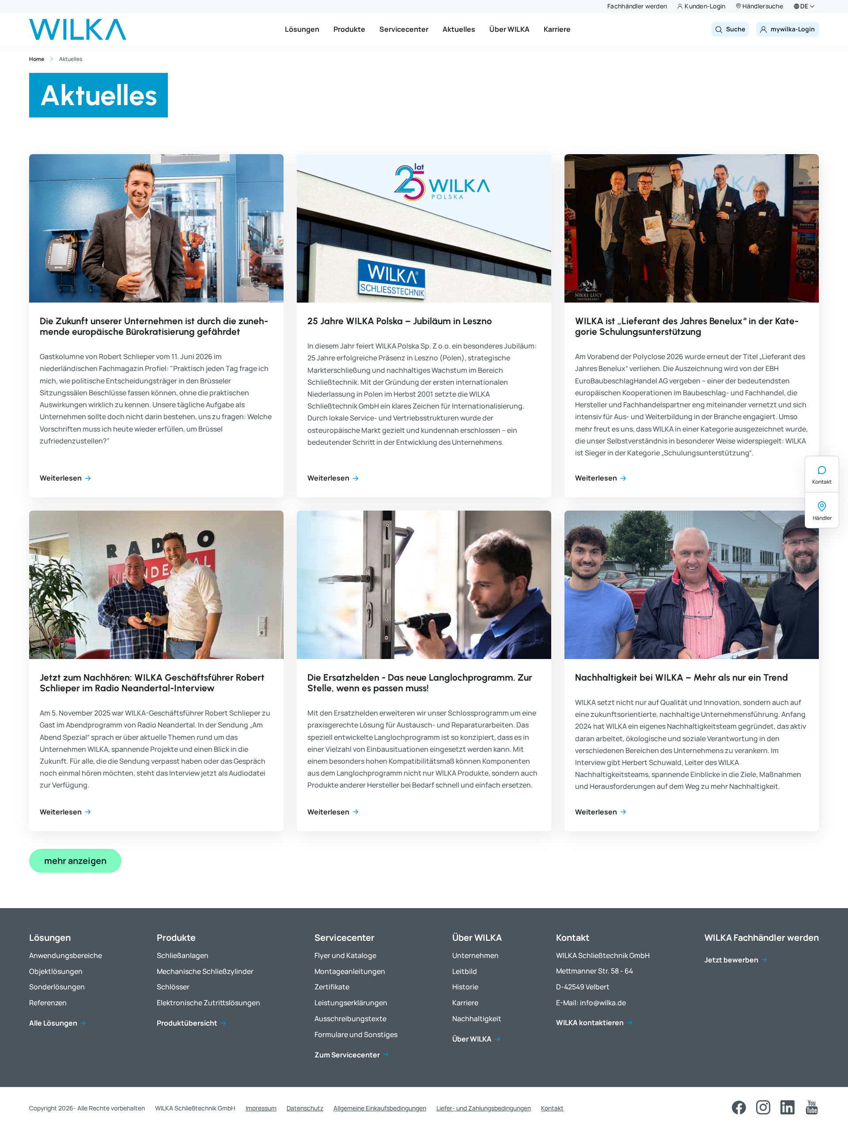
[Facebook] (739, 1107)
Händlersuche (762, 6)
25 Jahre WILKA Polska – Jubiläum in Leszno (399, 320)
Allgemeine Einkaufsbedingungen (379, 1108)
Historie (465, 987)
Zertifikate (331, 987)
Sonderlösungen (57, 987)
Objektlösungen (56, 971)
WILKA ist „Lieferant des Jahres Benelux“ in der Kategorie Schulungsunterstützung (687, 326)
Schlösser (173, 987)
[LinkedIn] (787, 1107)
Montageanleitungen (349, 971)
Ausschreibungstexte (350, 1019)
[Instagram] (763, 1107)
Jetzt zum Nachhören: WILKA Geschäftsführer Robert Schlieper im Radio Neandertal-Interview (152, 682)
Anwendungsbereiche (65, 955)
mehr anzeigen (75, 861)
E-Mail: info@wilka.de (591, 1003)
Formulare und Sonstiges (356, 1034)
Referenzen (48, 1003)
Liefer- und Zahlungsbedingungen (483, 1108)
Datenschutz (305, 1108)
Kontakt (822, 481)
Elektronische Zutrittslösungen (208, 1003)
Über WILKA (509, 29)
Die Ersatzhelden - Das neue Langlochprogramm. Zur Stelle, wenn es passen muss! (419, 682)
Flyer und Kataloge (345, 955)
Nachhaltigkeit (476, 1019)
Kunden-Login (705, 6)
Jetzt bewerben (731, 960)
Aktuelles (459, 29)
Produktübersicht (187, 1023)
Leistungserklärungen (350, 1003)
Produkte (349, 29)
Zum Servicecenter (347, 1055)
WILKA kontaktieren (590, 1023)
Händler (822, 518)
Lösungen (302, 29)
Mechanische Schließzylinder (205, 971)
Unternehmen (475, 955)
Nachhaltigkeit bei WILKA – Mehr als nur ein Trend (681, 677)
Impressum (261, 1108)
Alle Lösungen (53, 1023)
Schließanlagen (182, 955)
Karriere (557, 29)
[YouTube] (812, 1107)
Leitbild (464, 971)
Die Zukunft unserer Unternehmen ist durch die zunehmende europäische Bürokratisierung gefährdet (154, 326)
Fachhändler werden (637, 6)
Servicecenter (403, 29)
